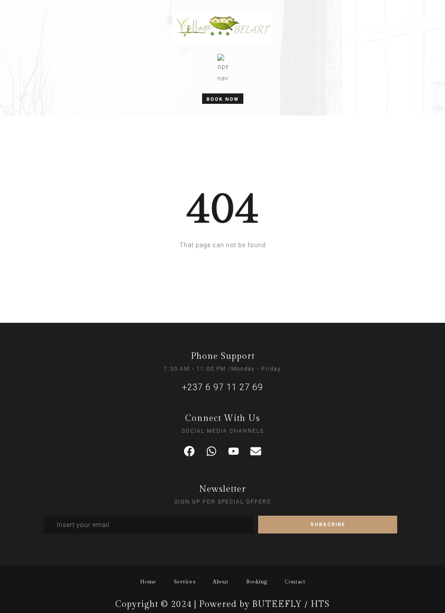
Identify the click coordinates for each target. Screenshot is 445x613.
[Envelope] (256, 451)
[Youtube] (234, 451)
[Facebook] (189, 451)
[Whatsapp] (211, 451)
